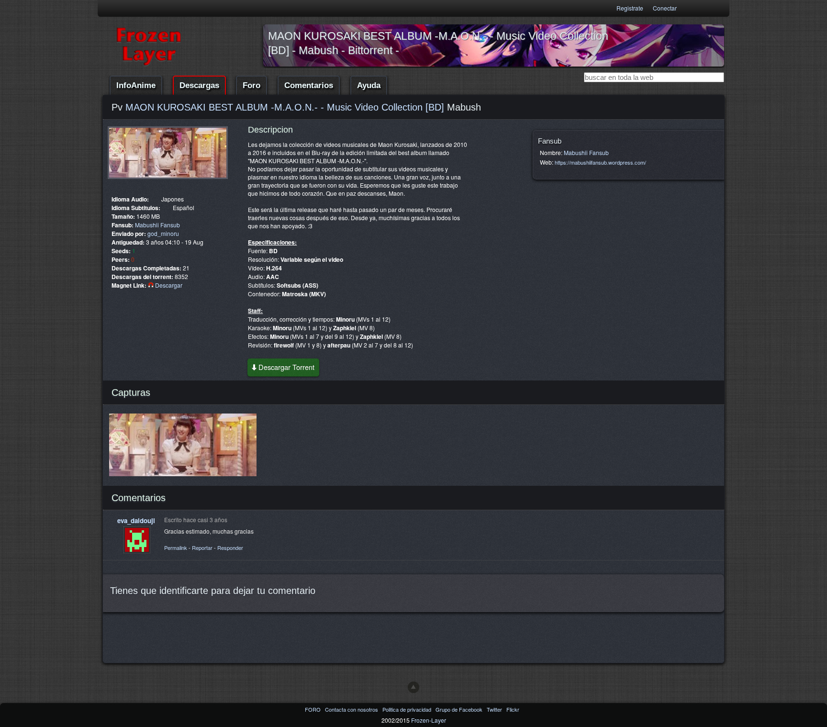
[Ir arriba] (413, 687)
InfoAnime (136, 85)
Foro (251, 85)
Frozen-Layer (428, 720)
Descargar (168, 285)
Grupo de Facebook (460, 709)
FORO (313, 709)
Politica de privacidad (407, 709)
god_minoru (163, 233)
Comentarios (308, 85)
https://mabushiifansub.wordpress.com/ (600, 162)
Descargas (199, 85)
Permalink (175, 547)
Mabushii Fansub (157, 225)
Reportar (202, 547)
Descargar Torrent (286, 367)
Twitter (495, 709)
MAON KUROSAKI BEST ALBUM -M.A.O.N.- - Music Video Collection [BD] (284, 107)
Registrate (629, 8)
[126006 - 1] (168, 181)
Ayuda (368, 85)
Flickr (512, 709)
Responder (230, 547)
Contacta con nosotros (352, 709)
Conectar (665, 8)
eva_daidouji (136, 520)
